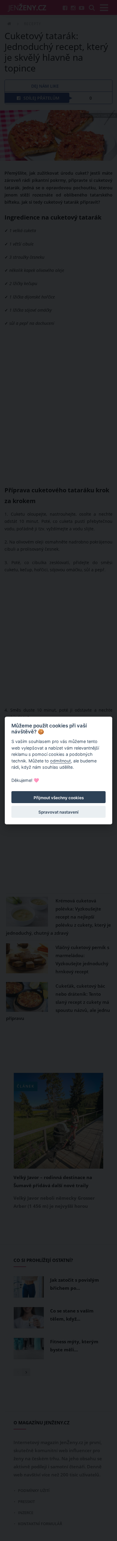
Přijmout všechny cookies (59, 797)
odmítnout (60, 760)
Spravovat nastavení (58, 812)
